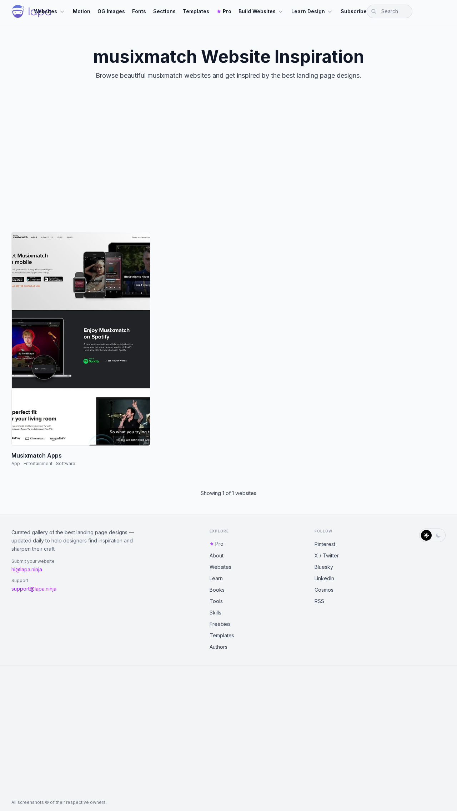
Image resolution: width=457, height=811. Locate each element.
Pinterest (325, 544)
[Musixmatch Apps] (81, 338)
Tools (216, 601)
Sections (164, 11)
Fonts (139, 11)
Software (65, 463)
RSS (319, 601)
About (217, 555)
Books (217, 590)
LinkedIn (324, 578)
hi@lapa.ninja (26, 569)
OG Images (111, 11)
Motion (81, 11)
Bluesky (324, 567)
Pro (227, 11)
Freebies (220, 624)
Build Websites (257, 11)
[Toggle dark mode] (432, 535)
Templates (196, 11)
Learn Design (308, 11)
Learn (216, 578)
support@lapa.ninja (33, 589)
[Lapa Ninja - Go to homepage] (31, 11)
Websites (45, 11)
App (15, 463)
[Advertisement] (228, 162)
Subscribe (354, 11)
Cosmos (324, 590)
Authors (218, 647)
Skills (215, 612)
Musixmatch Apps (36, 455)
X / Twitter (327, 555)
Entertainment (38, 463)
